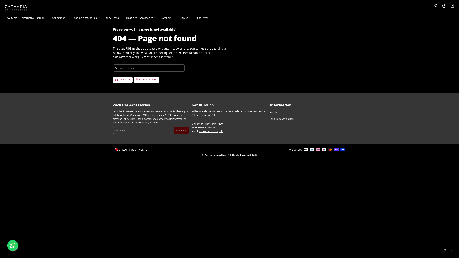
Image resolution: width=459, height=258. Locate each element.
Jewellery (166, 17)
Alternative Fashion (33, 17)
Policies (274, 112)
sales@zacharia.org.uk (128, 57)
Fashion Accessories (85, 17)
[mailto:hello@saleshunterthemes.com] (143, 57)
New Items (10, 18)
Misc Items (202, 17)
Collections (58, 17)
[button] (436, 6)
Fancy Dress (111, 17)
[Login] (444, 6)
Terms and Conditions (282, 118)
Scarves (183, 17)
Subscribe (181, 130)
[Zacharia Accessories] (16, 8)
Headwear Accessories (139, 17)
